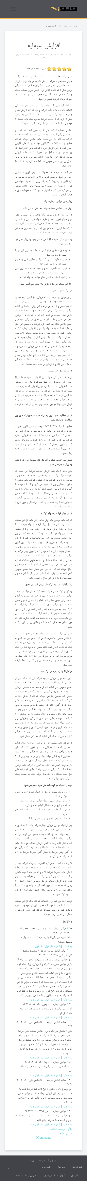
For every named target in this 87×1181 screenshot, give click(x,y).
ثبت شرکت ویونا (37, 1160)
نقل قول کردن (36, 946)
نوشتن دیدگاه (66, 1133)
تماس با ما (46, 1167)
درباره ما (61, 1167)
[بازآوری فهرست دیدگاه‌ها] (61, 922)
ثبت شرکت (77, 1167)
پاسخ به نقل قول (52, 946)
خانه (75, 26)
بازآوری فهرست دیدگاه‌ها (61, 1129)
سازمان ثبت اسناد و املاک (25, 1175)
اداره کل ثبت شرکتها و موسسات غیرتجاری (61, 1175)
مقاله (65, 26)
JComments (43, 1138)
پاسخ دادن (67, 946)
